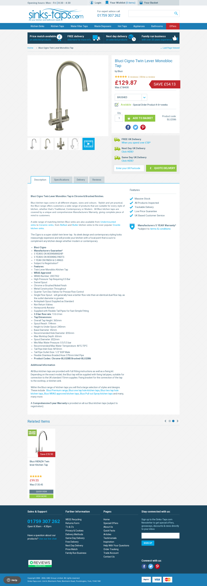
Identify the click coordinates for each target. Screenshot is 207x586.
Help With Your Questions (116, 545)
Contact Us (109, 556)
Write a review (135, 77)
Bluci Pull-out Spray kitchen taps (96, 393)
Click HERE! (128, 151)
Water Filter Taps (79, 26)
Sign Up (148, 543)
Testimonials (110, 538)
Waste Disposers (102, 26)
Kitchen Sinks (37, 26)
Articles (107, 534)
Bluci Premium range (57, 390)
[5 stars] (36, 476)
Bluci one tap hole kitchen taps (84, 390)
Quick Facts (109, 530)
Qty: (119, 113)
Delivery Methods (74, 534)
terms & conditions (160, 228)
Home (30, 48)
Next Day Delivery (74, 545)
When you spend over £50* (136, 142)
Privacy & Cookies (74, 530)
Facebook (144, 566)
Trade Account (111, 553)
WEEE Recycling (73, 519)
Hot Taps (122, 26)
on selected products (43, 38)
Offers (172, 26)
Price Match (71, 549)
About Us (108, 527)
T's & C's (69, 527)
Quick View (41, 491)
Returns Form (72, 523)
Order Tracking (111, 549)
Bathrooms (157, 26)
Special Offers (111, 523)
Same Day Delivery (75, 538)
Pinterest (157, 566)
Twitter (150, 566)
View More (41, 496)
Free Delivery (72, 541)
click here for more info (79, 38)
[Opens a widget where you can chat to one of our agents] (12, 580)
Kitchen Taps (57, 26)
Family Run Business (75, 553)
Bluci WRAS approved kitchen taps (61, 393)
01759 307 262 (108, 15)
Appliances (139, 26)
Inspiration (109, 541)
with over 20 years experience (157, 38)
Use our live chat (48, 538)
